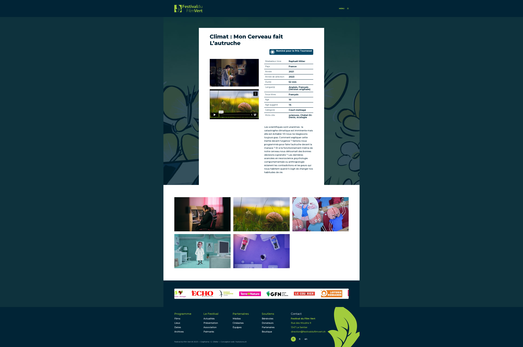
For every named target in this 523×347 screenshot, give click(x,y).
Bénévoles (267, 318)
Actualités (209, 318)
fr (293, 339)
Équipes (237, 327)
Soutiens (268, 313)
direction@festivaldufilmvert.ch (308, 331)
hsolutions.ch (241, 342)
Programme (182, 313)
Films (177, 318)
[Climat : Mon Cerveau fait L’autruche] (202, 214)
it (299, 339)
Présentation (210, 323)
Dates (177, 327)
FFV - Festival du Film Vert (188, 8)
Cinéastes (238, 323)
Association (210, 327)
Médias (237, 318)
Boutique (267, 331)
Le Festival (210, 313)
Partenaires (241, 313)
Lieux (177, 323)
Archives (179, 331)
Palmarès (208, 331)
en (306, 339)
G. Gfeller (214, 342)
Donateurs (267, 323)
